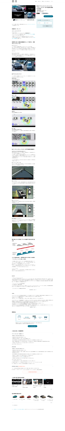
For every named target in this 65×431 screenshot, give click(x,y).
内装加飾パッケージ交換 (16, 383)
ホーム (12, 409)
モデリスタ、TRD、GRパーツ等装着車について (18, 333)
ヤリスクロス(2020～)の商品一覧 (20, 409)
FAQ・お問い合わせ (47, 1)
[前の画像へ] (51, 389)
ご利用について (39, 1)
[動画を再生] (23, 87)
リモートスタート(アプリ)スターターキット (27, 383)
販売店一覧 (43, 1)
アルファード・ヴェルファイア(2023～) (43, 398)
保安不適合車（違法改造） (18, 366)
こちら (23, 356)
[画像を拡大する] (23, 11)
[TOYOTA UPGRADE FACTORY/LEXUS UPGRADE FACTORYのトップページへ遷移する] (14, 1)
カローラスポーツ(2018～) (22, 398)
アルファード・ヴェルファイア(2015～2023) (36, 398)
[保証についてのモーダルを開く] (48, 13)
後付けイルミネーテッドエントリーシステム (48, 383)
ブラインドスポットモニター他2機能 (29, 34)
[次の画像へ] (52, 389)
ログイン (52, 1)
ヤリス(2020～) (29, 397)
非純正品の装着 (14, 346)
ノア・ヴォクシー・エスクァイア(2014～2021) (50, 398)
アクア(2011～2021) (15, 397)
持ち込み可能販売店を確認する (32, 326)
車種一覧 (36, 1)
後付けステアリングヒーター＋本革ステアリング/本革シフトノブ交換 (38, 383)
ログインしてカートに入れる (48, 16)
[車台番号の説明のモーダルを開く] (40, 20)
